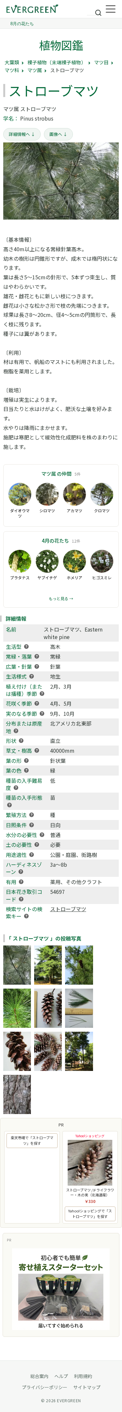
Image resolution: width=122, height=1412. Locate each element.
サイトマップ (87, 1387)
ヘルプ (61, 1376)
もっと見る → (61, 598)
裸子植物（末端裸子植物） (56, 62)
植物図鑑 (61, 45)
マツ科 (12, 70)
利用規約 (83, 1376)
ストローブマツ (68, 909)
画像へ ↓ (58, 134)
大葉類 (12, 62)
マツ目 (101, 62)
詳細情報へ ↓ (22, 134)
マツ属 (34, 70)
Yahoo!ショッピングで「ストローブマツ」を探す (90, 1213)
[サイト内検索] (94, 10)
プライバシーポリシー (44, 1387)
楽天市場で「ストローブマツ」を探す (32, 1140)
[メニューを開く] (110, 9)
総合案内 (39, 1376)
